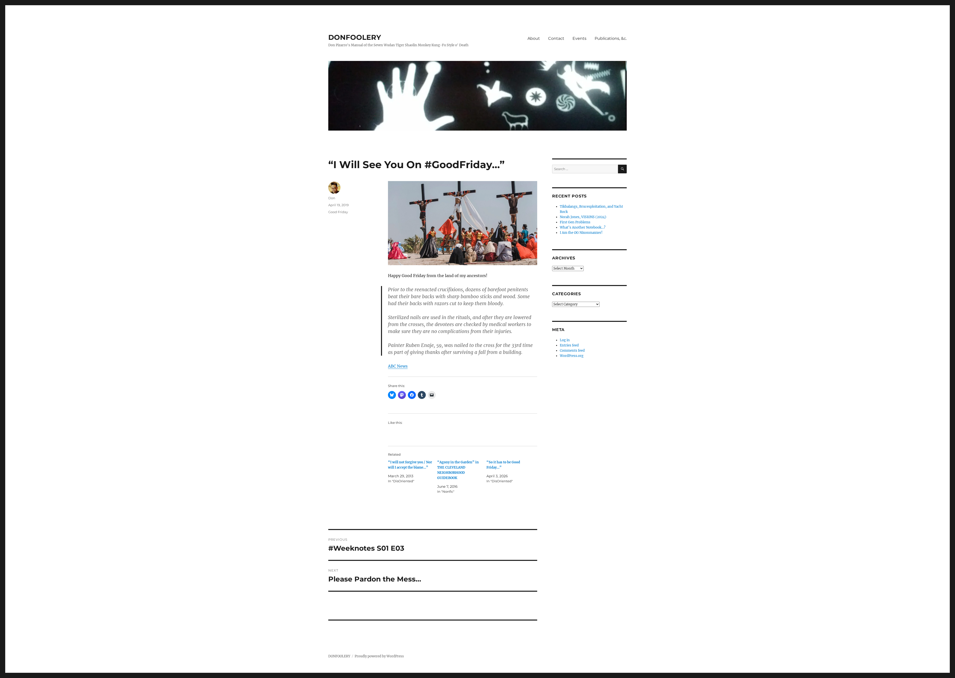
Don (331, 198)
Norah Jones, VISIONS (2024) (583, 217)
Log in (565, 340)
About (533, 38)
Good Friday (338, 212)
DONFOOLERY (354, 37)
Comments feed (572, 350)
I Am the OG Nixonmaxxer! (581, 233)
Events (579, 38)
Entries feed (569, 345)
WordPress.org (571, 356)
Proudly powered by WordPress (379, 656)
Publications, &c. (611, 38)
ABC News (398, 366)
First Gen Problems (575, 222)
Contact (556, 38)
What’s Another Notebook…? (582, 227)
